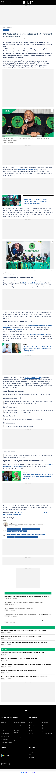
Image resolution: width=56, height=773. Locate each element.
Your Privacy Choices (30, 772)
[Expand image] (52, 110)
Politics (10, 27)
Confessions (7, 616)
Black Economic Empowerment (33, 283)
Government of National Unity (27, 170)
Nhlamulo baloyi (40, 534)
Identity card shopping (13, 534)
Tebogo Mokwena (20, 38)
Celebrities (7, 598)
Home (4, 27)
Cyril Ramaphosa (16, 329)
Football (3, 660)
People (6, 604)
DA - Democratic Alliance (14, 528)
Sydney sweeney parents (27, 534)
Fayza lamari (10, 536)
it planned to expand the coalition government (27, 326)
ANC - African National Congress (31, 528)
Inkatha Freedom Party (33, 378)
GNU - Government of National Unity (17, 531)
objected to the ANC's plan (39, 334)
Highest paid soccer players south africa (26, 536)
